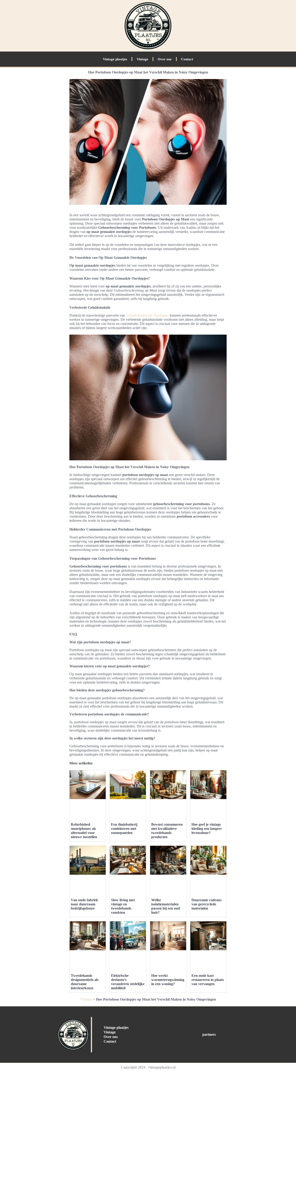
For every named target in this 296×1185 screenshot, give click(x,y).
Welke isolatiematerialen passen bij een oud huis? (165, 906)
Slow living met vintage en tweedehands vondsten (123, 906)
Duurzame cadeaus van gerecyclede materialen (206, 904)
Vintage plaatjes (115, 59)
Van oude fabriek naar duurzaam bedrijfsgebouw (84, 904)
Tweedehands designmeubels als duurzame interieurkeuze (85, 982)
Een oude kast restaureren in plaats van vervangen (207, 980)
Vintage (142, 59)
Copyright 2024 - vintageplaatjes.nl (148, 1067)
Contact (187, 59)
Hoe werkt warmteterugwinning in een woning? (167, 980)
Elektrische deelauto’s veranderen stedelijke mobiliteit (128, 982)
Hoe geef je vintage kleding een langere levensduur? (206, 828)
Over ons (165, 59)
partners (209, 1034)
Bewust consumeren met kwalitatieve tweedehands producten (167, 830)
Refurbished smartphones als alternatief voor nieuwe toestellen (84, 830)
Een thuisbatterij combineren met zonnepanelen (124, 828)
